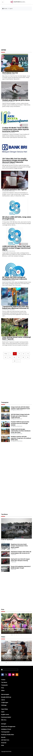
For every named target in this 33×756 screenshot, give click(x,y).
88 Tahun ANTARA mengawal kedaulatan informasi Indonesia (14, 278)
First (6, 353)
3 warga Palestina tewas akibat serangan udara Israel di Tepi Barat (16, 538)
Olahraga (3, 705)
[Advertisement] (16, 30)
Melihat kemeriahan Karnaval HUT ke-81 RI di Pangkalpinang (16, 629)
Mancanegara (5, 694)
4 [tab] (19, 635)
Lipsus (3, 699)
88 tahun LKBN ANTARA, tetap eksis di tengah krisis (16, 218)
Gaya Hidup (4, 709)
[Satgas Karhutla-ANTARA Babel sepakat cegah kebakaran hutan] (5, 409)
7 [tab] (20, 662)
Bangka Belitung (6, 697)
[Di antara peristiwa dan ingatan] (14, 179)
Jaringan (3, 724)
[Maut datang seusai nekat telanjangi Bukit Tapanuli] (14, 327)
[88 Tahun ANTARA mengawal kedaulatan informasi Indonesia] (14, 267)
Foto (2, 609)
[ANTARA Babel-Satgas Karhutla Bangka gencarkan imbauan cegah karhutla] (5, 416)
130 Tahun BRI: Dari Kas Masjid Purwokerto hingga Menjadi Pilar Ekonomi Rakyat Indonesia (15, 160)
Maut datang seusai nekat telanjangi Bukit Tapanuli (16, 338)
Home (6, 8)
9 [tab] (24, 662)
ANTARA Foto (5, 740)
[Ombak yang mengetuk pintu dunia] (14, 90)
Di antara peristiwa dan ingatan (14, 190)
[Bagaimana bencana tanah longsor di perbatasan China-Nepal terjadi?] (5, 546)
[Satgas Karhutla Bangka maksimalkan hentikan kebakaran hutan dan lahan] (5, 431)
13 (28, 353)
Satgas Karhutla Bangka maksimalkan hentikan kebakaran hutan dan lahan (21, 431)
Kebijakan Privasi (6, 729)
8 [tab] (22, 662)
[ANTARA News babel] (18, 2)
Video (3, 637)
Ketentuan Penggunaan (8, 726)
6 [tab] (17, 662)
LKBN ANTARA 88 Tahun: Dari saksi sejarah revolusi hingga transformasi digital (16, 248)
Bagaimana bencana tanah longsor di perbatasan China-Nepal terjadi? (19, 546)
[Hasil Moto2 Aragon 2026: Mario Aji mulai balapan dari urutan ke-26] (5, 554)
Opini (11, 8)
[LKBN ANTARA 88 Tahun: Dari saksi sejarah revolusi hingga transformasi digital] (14, 236)
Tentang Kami (5, 732)
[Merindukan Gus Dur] (14, 63)
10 (14, 353)
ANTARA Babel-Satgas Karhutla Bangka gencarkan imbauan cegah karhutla (20, 416)
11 (19, 353)
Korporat (3, 742)
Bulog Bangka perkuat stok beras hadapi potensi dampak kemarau (15, 657)
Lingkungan (4, 702)
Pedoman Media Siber (7, 734)
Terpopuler (5, 402)
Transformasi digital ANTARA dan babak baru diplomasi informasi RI (15, 307)
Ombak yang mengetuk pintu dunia (16, 100)
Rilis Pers (3, 720)
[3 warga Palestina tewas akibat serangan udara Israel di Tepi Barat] (16, 528)
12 (23, 353)
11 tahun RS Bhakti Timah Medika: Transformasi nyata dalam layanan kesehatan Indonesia (15, 129)
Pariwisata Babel (6, 717)
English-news (5, 714)
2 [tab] (14, 635)
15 (9, 357)
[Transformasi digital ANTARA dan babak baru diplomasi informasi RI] (14, 296)
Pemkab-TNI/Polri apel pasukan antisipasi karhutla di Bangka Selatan (20, 423)
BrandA (3, 737)
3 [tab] (16, 635)
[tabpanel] (16, 623)
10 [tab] (27, 662)
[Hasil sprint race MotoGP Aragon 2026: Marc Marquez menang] (5, 561)
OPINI (3, 50)
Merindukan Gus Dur (10, 73)
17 (18, 357)
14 (5, 357)
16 (14, 357)
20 (14, 361)
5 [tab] (21, 635)
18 (23, 357)
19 (27, 357)
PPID (2, 745)
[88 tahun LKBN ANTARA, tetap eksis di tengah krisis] (14, 207)
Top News (4, 514)
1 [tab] (12, 635)
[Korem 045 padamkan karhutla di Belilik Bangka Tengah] (5, 568)
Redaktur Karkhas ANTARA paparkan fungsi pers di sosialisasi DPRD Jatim (21, 438)
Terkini (3, 679)
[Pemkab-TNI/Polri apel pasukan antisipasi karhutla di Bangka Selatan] (5, 424)
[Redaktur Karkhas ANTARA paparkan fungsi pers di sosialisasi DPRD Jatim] (5, 439)
